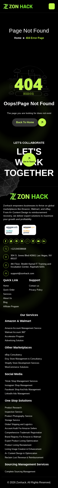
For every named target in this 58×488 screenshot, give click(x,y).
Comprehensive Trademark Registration (23, 432)
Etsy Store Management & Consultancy (23, 359)
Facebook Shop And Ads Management (23, 389)
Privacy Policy (36, 290)
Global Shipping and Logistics (19, 424)
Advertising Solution (14, 340)
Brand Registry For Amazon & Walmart (23, 437)
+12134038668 (18, 248)
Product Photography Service (18, 416)
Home (6, 286)
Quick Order (9, 290)
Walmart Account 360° (15, 332)
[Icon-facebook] (5, 241)
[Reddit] (16, 241)
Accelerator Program (14, 336)
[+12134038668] (6, 249)
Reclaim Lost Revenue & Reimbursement (24, 457)
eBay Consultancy (13, 354)
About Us (7, 298)
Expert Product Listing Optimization (21, 441)
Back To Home (25, 122)
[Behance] (44, 241)
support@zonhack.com (22, 273)
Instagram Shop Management (18, 385)
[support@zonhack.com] (6, 273)
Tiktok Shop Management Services (21, 381)
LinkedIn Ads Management (17, 393)
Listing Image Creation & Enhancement (23, 449)
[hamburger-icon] (52, 6)
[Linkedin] (33, 241)
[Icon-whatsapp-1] (11, 241)
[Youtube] (38, 241)
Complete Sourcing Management (20, 471)
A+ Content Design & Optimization (21, 453)
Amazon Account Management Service (23, 328)
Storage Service (12, 420)
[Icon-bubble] (27, 241)
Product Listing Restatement (18, 445)
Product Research (13, 407)
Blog (5, 302)
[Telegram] (22, 241)
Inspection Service (13, 412)
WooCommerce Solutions (17, 367)
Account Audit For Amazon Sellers (21, 428)
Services (7, 294)
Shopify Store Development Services (22, 363)
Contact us (34, 286)
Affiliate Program (11, 306)
